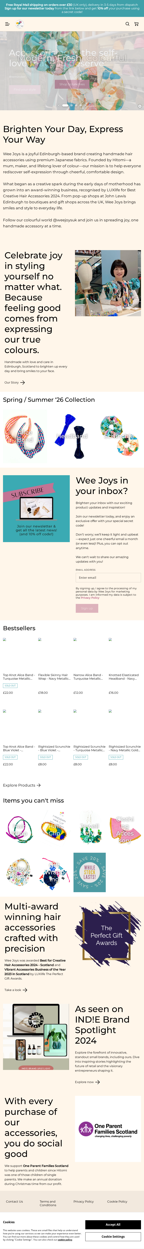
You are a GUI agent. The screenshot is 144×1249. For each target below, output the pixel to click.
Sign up (87, 608)
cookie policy (65, 1239)
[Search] (127, 24)
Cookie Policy (117, 1201)
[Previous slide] (59, 105)
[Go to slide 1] (65, 105)
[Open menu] (7, 24)
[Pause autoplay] (140, 106)
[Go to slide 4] (81, 105)
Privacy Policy (90, 597)
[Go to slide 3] (76, 105)
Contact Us (14, 1201)
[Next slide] (85, 105)
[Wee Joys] (20, 24)
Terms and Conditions (48, 1203)
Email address (86, 569)
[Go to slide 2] (71, 105)
